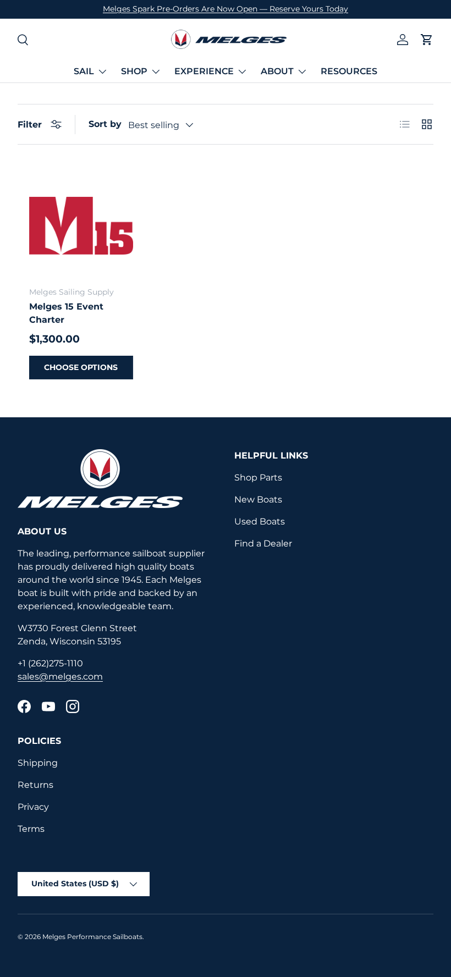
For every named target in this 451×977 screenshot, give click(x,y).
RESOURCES (349, 71)
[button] (427, 39)
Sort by (105, 124)
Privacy (33, 807)
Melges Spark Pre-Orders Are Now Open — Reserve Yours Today (225, 9)
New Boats (258, 499)
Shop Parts (258, 477)
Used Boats (259, 521)
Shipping (38, 763)
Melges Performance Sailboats (92, 936)
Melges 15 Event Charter (66, 313)
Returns (35, 785)
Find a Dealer (263, 543)
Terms (31, 829)
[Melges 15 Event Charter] (81, 226)
